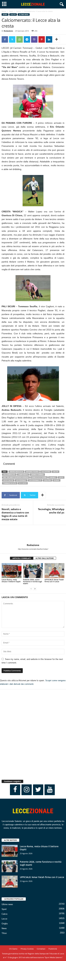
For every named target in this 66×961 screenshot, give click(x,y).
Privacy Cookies (27, 949)
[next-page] (35, 589)
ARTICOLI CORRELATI (21, 558)
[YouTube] (50, 789)
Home (4, 11)
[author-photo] (33, 534)
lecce (61, 477)
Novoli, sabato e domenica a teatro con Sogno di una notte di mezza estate (15, 514)
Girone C (52, 477)
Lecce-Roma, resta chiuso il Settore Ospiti (11, 580)
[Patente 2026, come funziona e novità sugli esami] (33, 570)
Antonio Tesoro (32, 472)
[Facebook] (5, 39)
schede (56, 480)
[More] (56, 39)
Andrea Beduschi (16, 472)
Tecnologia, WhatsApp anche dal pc (51, 511)
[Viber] (34, 39)
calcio (55, 472)
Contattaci (41, 949)
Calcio (18, 11)
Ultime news (24, 14)
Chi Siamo (13, 949)
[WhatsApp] (19, 39)
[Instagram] (26, 789)
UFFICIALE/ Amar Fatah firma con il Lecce (54, 580)
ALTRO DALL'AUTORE (45, 558)
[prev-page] (31, 589)
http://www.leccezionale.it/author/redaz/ (33, 549)
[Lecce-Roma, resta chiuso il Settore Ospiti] (11, 570)
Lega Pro (47, 480)
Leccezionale (21, 480)
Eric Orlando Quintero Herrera (16, 477)
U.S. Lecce (23, 483)
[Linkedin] (49, 39)
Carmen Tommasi (37, 475)
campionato (23, 475)
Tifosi (4, 933)
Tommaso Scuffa (9, 483)
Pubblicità (53, 949)
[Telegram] (27, 39)
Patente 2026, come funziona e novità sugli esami (32, 581)
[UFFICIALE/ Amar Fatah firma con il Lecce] (54, 570)
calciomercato (9, 475)
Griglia (5, 923)
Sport (11, 11)
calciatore (45, 472)
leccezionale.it (35, 480)
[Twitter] (12, 39)
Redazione (8, 31)
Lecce (4, 919)
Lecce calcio (8, 480)
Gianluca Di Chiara (39, 477)
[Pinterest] (41, 39)
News (4, 928)
